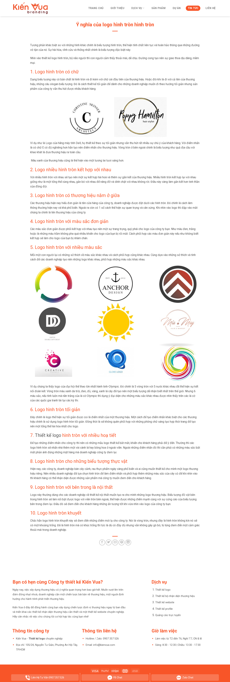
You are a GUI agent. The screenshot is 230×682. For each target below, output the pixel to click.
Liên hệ (210, 8)
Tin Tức (193, 8)
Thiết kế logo (48, 435)
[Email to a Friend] (115, 542)
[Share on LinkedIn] (128, 542)
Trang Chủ (96, 8)
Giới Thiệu (117, 8)
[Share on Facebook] (102, 542)
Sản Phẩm (158, 8)
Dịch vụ (136, 8)
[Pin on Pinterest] (122, 542)
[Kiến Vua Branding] (31, 8)
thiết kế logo (49, 58)
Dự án (177, 8)
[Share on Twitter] (109, 542)
